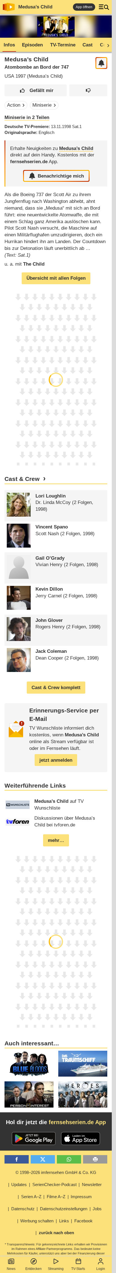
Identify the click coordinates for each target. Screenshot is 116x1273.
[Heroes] (82, 1094)
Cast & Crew (22, 479)
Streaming (56, 1269)
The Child (33, 264)
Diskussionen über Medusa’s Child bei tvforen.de (64, 821)
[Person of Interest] (29, 1094)
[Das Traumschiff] (82, 1064)
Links (64, 1220)
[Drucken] (95, 1159)
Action (13, 105)
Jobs (97, 1208)
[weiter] (106, 45)
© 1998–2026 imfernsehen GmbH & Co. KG (55, 1172)
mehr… (56, 840)
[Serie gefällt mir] (36, 90)
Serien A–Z (31, 1196)
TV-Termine (62, 45)
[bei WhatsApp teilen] (69, 1159)
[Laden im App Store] (80, 1138)
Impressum (81, 1196)
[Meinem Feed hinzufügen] (101, 63)
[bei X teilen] (43, 1159)
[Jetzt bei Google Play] (33, 1138)
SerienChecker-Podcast (54, 1184)
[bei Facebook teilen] (17, 1159)
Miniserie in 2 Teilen (27, 117)
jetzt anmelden (55, 760)
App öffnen (84, 7)
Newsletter (92, 1184)
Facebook (83, 1220)
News (11, 1269)
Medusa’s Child (35, 7)
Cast (87, 45)
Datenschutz (23, 1208)
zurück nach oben (56, 1232)
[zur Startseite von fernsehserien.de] (9, 7)
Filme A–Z (56, 1196)
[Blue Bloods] (29, 1064)
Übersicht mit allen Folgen (56, 278)
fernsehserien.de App (77, 1122)
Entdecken (33, 1269)
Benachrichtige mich (61, 176)
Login (100, 1269)
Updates (19, 1184)
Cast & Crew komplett (56, 687)
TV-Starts (78, 1269)
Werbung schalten (36, 1220)
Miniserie (42, 105)
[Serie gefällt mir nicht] (88, 90)
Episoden (32, 45)
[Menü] (104, 7)
